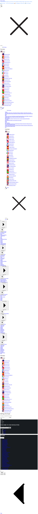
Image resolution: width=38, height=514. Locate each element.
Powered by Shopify (5, 469)
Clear (10, 417)
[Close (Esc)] (0, 470)
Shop (2, 420)
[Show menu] (1, 5)
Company (2, 421)
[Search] (1, 418)
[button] (19, 113)
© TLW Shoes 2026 (5, 468)
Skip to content (2, 0)
